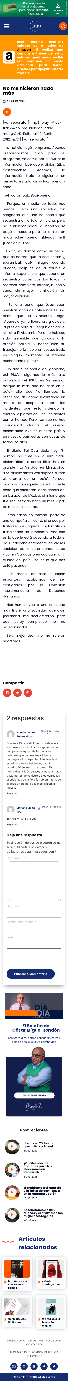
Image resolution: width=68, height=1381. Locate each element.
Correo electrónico (21, 921)
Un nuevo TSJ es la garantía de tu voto (39, 1144)
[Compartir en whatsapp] (28, 693)
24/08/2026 (30, 1150)
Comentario (16, 858)
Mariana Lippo (25, 807)
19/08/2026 (30, 1220)
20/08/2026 (30, 1198)
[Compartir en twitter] (17, 693)
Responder (12, 793)
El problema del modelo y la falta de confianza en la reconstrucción (42, 1191)
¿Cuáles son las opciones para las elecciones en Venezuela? (37, 1167)
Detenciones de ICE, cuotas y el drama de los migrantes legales (43, 1213)
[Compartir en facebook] (7, 693)
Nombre (14, 906)
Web (10, 937)
